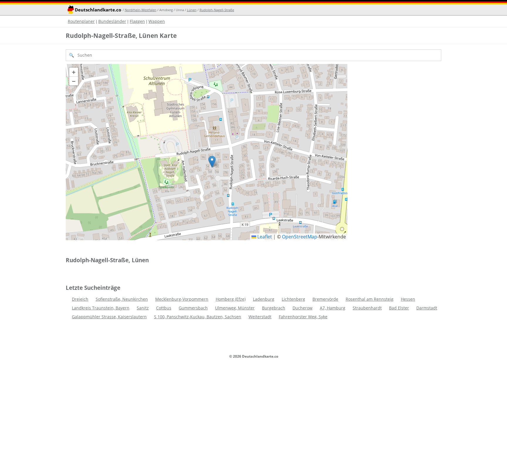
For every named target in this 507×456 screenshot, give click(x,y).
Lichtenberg (293, 299)
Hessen (408, 299)
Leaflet (264, 236)
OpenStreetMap (299, 236)
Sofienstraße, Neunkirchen (122, 299)
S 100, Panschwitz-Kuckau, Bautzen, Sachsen (197, 316)
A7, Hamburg (332, 308)
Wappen (156, 21)
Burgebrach (273, 308)
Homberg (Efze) (231, 299)
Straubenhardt (367, 308)
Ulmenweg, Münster (235, 308)
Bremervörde (325, 299)
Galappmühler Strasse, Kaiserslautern (109, 316)
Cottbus (163, 308)
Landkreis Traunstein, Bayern (100, 308)
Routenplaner (81, 21)
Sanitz (143, 308)
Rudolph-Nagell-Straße (217, 10)
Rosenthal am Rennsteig (369, 299)
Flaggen (137, 21)
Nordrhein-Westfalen (140, 10)
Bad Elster (399, 308)
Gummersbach (193, 308)
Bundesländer (112, 21)
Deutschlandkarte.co (98, 10)
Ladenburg (263, 299)
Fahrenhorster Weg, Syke (303, 316)
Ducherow (302, 308)
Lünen (192, 10)
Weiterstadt (260, 316)
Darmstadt (426, 308)
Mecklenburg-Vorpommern (181, 299)
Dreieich (80, 299)
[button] (212, 162)
